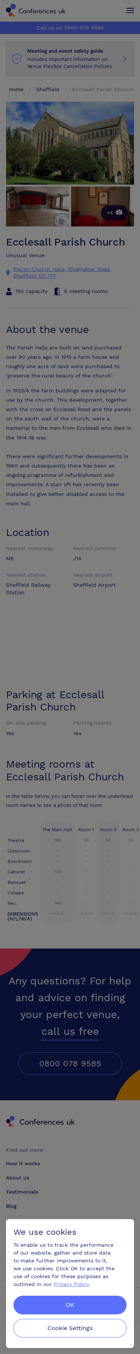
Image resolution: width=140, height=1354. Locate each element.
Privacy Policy (71, 1284)
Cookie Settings (70, 1328)
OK (70, 1304)
